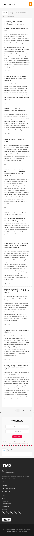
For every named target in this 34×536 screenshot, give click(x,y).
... (9, 410)
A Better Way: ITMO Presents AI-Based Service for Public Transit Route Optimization (16, 367)
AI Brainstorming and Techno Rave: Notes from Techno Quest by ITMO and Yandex (16, 291)
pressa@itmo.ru (6, 506)
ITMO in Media (21, 13)
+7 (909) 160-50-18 (6, 504)
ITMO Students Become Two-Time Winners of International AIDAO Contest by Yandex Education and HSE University (16, 172)
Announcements (9, 17)
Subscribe (17, 436)
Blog (11, 13)
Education (5, 485)
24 (30, 410)
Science (4, 482)
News (5, 13)
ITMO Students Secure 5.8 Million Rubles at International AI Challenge (17, 214)
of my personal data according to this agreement (17, 443)
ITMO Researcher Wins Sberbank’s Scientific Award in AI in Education (15, 110)
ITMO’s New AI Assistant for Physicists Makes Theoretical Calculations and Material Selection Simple (16, 245)
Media (3, 495)
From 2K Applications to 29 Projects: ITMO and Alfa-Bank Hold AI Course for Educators (16, 78)
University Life (6, 492)
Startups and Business (9, 488)
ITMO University (11, 529)
